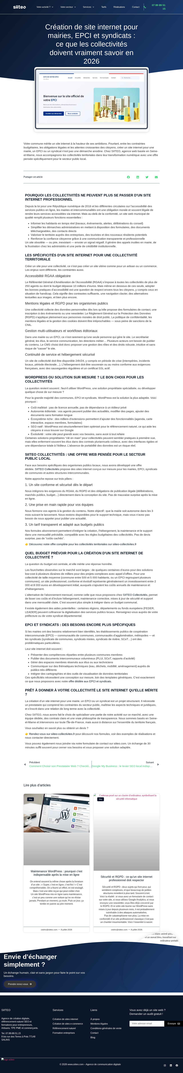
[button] (128, 177)
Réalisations (119, 7)
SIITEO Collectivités (135, 594)
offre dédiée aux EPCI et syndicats (90, 681)
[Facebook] (177, 1065)
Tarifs (103, 7)
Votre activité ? (43, 7)
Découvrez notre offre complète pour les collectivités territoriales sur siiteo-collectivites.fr (82, 544)
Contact (135, 7)
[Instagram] (165, 1065)
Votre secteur (66, 7)
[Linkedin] (171, 1065)
